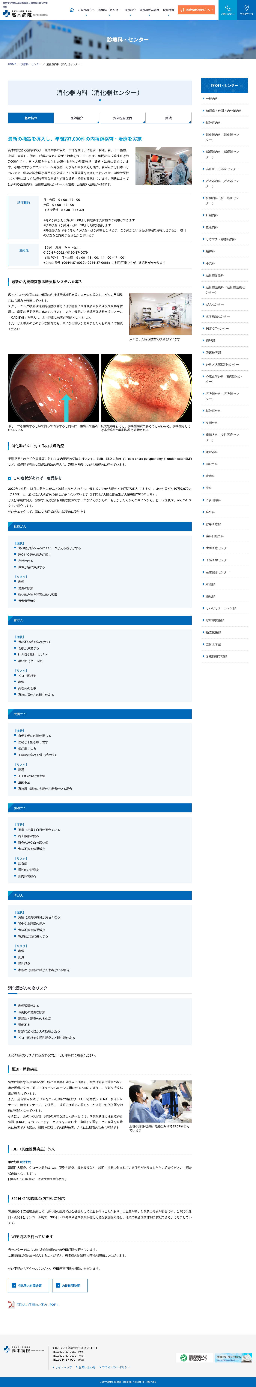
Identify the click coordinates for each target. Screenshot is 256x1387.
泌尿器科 (212, 452)
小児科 (210, 263)
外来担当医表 (122, 118)
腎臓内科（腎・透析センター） (222, 200)
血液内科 (212, 227)
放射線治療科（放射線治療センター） (225, 289)
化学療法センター (218, 316)
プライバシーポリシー (116, 1367)
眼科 (209, 488)
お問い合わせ (87, 1367)
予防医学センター (219, 560)
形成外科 (212, 464)
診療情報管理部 (216, 656)
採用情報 (168, 10)
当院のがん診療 (149, 10)
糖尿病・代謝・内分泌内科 (224, 111)
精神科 (210, 251)
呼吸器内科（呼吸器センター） (222, 183)
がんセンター (215, 304)
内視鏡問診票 (71, 1286)
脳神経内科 (213, 123)
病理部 (210, 340)
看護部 (210, 584)
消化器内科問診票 (30, 1286)
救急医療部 (213, 524)
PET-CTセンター (217, 328)
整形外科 (212, 423)
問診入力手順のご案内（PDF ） (38, 1304)
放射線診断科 (215, 275)
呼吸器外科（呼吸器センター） (222, 396)
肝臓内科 (212, 215)
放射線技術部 (215, 620)
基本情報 (31, 118)
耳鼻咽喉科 (213, 500)
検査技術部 (213, 632)
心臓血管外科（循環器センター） (224, 379)
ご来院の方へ (86, 10)
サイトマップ (63, 1367)
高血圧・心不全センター (222, 169)
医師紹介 (76, 118)
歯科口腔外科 (215, 536)
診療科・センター (109, 10)
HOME (12, 64)
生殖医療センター (218, 548)
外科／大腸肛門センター (222, 364)
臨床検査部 (213, 352)
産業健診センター (218, 572)
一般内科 (212, 98)
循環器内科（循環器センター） (222, 154)
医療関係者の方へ (198, 9)
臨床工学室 (213, 644)
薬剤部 (210, 596)
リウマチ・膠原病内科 (221, 239)
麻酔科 (210, 512)
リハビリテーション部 (221, 608)
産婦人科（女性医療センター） (222, 437)
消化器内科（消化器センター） (222, 137)
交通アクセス (246, 14)
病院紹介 (130, 10)
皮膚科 (210, 476)
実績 (168, 118)
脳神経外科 (213, 411)
